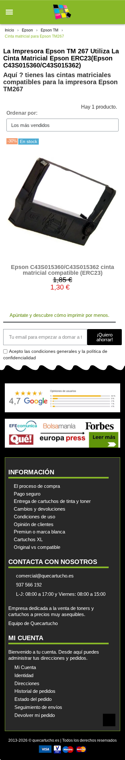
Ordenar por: (22, 113)
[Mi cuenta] (105, 12)
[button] (9, 12)
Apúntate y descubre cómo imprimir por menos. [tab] (59, 315)
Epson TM (49, 30)
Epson (27, 30)
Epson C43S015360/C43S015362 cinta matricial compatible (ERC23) (62, 270)
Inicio (9, 30)
